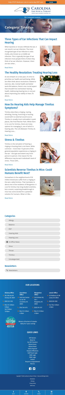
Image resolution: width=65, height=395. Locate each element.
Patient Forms (32, 344)
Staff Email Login (32, 353)
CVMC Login (32, 355)
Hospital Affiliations (32, 351)
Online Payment (32, 349)
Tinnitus (12, 255)
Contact (32, 359)
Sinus (11, 246)
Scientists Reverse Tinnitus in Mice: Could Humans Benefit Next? (28, 171)
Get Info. (51, 2)
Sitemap (32, 381)
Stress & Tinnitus (14, 139)
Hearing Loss (13, 238)
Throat (11, 250)
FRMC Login (32, 357)
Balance (12, 225)
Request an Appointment (32, 361)
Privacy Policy (32, 383)
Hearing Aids (13, 233)
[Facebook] (30, 368)
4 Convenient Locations (32, 17)
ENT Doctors (32, 338)
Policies (32, 364)
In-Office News (14, 242)
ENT (10, 229)
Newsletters (13, 270)
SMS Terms (32, 385)
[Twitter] (34, 368)
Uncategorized (14, 259)
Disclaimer (32, 379)
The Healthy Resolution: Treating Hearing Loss (31, 72)
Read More (9, 67)
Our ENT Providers (32, 342)
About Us (32, 340)
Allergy (11, 220)
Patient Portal (32, 346)
